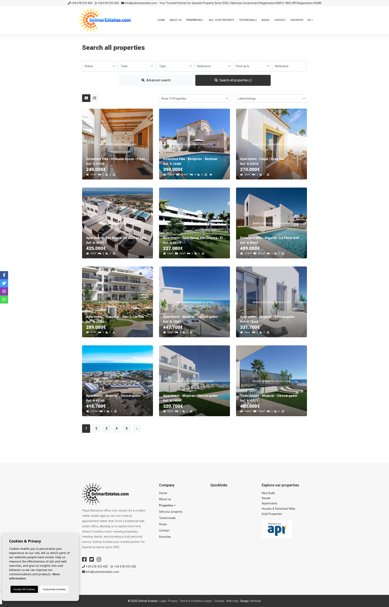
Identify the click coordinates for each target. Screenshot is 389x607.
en (309, 19)
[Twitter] (91, 559)
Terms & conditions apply (195, 601)
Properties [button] (194, 19)
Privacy (172, 601)
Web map (232, 601)
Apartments (269, 503)
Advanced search (158, 80)
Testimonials (247, 19)
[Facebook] (84, 559)
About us (176, 19)
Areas (265, 19)
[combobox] (99, 66)
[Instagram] (99, 559)
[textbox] (99, 66)
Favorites (297, 19)
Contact (280, 19)
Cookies (219, 601)
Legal (162, 601)
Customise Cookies (54, 589)
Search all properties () (235, 80)
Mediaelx (255, 601)
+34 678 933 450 (81, 3)
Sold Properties (272, 514)
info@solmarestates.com (140, 3)
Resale (266, 498)
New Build (268, 493)
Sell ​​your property (221, 19)
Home (161, 19)
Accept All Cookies (24, 589)
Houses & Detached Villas (278, 508)
